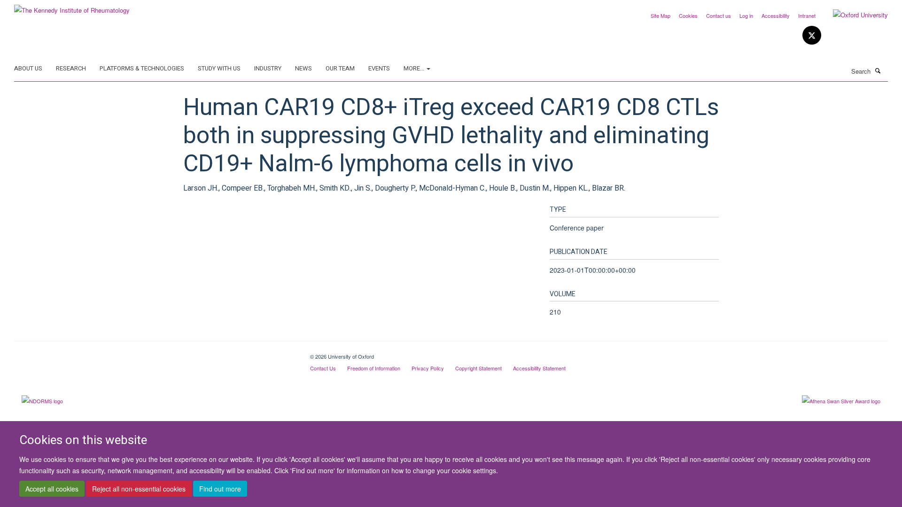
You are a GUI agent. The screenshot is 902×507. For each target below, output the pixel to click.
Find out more (220, 488)
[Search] (878, 70)
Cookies (688, 15)
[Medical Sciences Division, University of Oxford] (155, 353)
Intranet (807, 15)
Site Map (660, 15)
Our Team (340, 68)
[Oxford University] (853, 15)
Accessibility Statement (539, 368)
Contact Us (323, 368)
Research (71, 68)
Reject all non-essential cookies (139, 488)
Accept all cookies (51, 488)
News (303, 68)
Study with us (219, 68)
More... (415, 68)
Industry (267, 68)
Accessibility (776, 15)
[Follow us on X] (811, 35)
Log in (746, 15)
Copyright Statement (478, 368)
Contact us (718, 15)
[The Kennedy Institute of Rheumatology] (72, 6)
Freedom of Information (373, 368)
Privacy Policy (428, 368)
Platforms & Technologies (142, 68)
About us (28, 68)
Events (379, 68)
